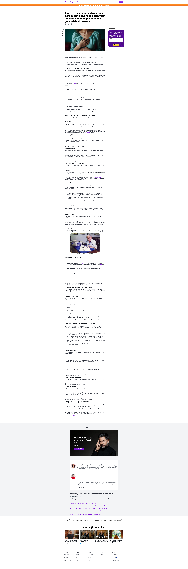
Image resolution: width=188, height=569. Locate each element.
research (73, 178)
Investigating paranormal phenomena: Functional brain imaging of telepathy (83, 503)
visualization (95, 277)
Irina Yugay (67, 24)
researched (87, 132)
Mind (65, 10)
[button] (112, 2)
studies (81, 145)
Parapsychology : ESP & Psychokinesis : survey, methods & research (81, 506)
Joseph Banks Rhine (99, 177)
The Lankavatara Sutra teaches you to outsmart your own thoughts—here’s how (115, 541)
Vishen (72, 24)
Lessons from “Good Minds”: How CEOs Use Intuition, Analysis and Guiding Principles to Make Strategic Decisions (89, 508)
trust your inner (78, 111)
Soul (65, 543)
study (75, 83)
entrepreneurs (98, 278)
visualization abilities (101, 226)
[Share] (63, 31)
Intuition (68, 103)
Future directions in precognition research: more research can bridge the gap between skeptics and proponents (89, 505)
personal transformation (81, 481)
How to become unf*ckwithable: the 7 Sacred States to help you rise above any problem (101, 541)
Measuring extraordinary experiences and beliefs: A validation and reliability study (84, 501)
